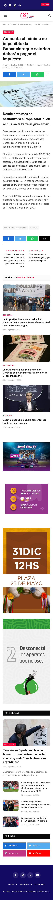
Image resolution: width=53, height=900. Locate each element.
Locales (12, 884)
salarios (34, 227)
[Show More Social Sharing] (47, 74)
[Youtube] (19, 5)
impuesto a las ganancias (15, 227)
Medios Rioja (43, 891)
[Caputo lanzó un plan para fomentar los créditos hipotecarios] (26, 398)
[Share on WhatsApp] (37, 74)
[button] (5, 15)
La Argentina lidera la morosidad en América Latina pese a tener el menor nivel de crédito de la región (26, 322)
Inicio (5, 24)
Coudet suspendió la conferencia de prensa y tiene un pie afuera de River (35, 805)
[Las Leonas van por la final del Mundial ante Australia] (11, 821)
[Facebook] (5, 5)
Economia (8, 32)
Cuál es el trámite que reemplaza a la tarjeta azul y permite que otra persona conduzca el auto (14, 260)
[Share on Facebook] (9, 74)
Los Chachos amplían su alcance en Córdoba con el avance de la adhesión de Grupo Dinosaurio (25, 372)
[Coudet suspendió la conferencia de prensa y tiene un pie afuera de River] (11, 805)
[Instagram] (14, 5)
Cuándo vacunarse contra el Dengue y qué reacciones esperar (39, 257)
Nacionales (9, 744)
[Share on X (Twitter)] (23, 74)
